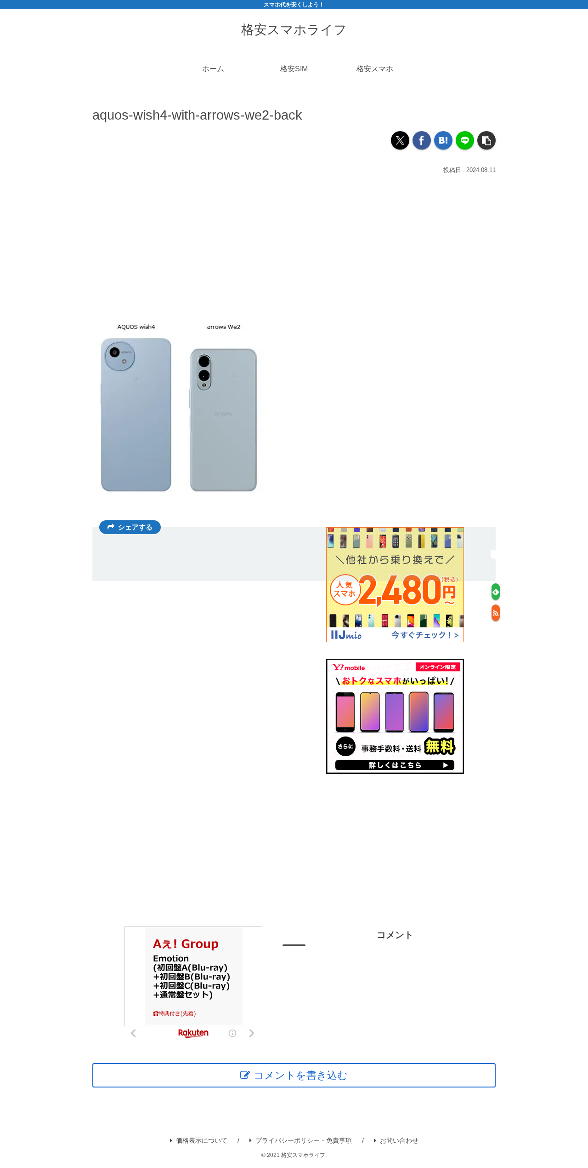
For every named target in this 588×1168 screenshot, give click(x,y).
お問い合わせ (399, 1140)
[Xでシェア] (400, 140)
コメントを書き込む (301, 1075)
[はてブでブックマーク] (443, 140)
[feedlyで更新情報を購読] (496, 591)
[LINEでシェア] (465, 140)
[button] (486, 140)
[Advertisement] (294, 245)
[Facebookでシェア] (422, 140)
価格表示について (201, 1140)
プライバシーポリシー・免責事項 (303, 1140)
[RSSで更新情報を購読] (496, 612)
